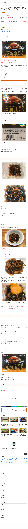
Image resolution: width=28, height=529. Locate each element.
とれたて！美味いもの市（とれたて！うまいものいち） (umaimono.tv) (10, 31)
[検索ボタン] (27, 1)
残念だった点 (5, 77)
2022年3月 (3, 495)
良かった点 (5, 76)
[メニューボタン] (1, 1)
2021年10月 (3, 502)
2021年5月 (3, 511)
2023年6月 (3, 483)
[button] (3, 406)
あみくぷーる (14, 0)
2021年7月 (3, 507)
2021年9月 (3, 504)
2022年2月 (3, 497)
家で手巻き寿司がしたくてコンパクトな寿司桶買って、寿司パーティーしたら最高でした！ (13, 475)
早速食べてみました (5, 74)
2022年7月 (3, 490)
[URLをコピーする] (24, 406)
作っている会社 (5, 73)
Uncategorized (4, 517)
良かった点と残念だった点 (6, 75)
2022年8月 (3, 488)
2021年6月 (3, 509)
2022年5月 (3, 492)
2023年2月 (3, 485)
